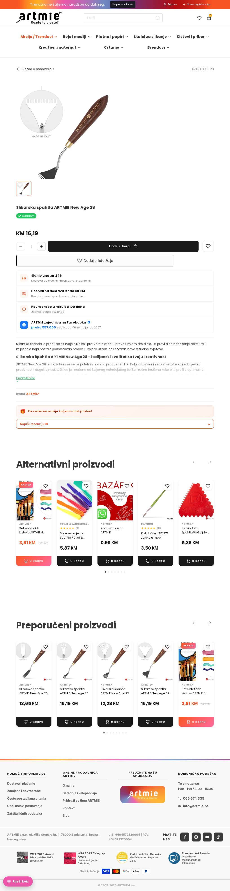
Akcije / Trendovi (36, 36)
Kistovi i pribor (191, 36)
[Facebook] (184, 837)
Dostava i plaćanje (21, 783)
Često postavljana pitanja (26, 798)
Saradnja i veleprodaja (80, 793)
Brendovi (156, 47)
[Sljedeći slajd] (128, 500)
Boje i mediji (74, 36)
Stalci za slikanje (150, 36)
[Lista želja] (199, 17)
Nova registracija (198, 4)
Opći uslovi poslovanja (24, 806)
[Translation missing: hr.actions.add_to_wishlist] (46, 486)
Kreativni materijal (57, 47)
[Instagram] (196, 837)
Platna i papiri (110, 36)
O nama (68, 785)
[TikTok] (218, 837)
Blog (66, 816)
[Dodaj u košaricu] (33, 561)
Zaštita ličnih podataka (24, 813)
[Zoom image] (70, 140)
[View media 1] (23, 188)
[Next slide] (209, 462)
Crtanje (111, 47)
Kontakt (69, 808)
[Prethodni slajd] (102, 500)
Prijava (172, 4)
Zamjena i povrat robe (24, 791)
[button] (105, 572)
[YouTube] (207, 837)
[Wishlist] (208, 246)
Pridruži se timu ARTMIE (81, 800)
